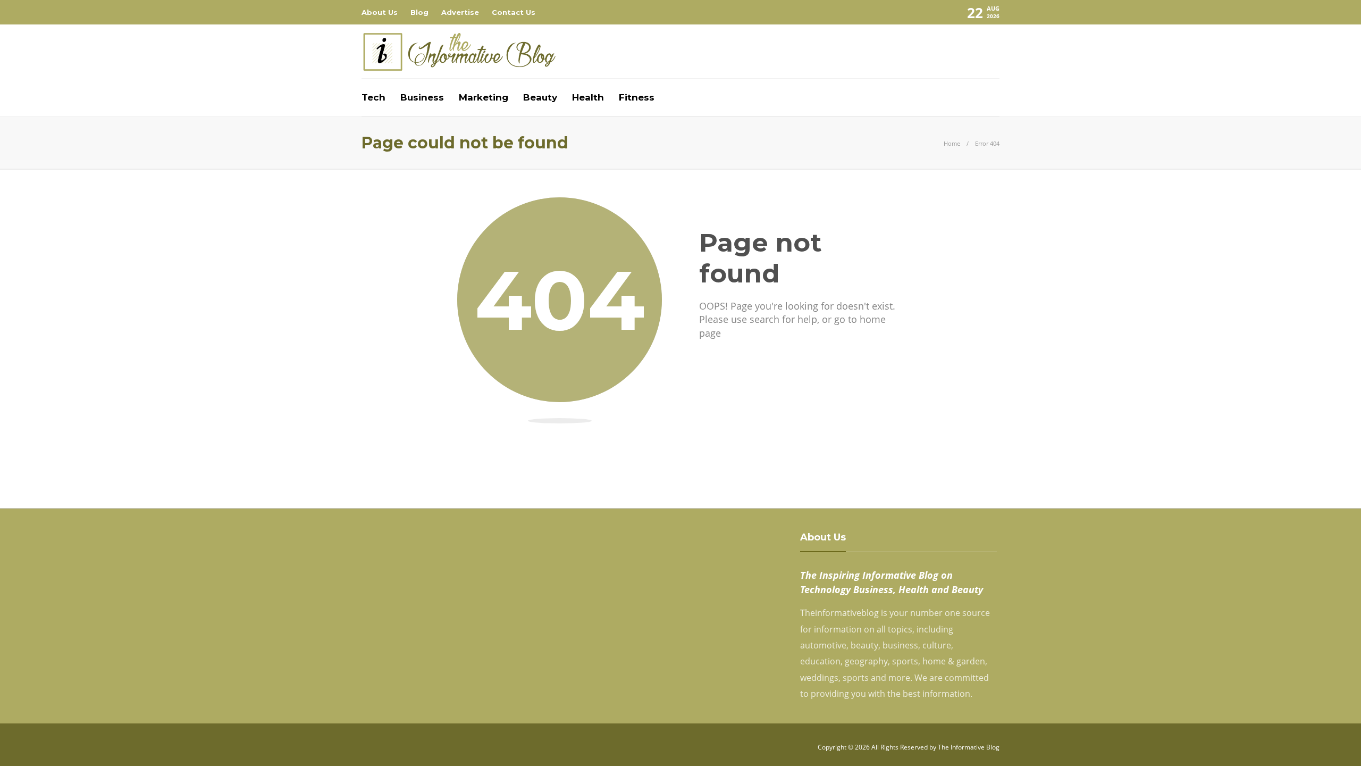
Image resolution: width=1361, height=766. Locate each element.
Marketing (483, 97)
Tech (373, 97)
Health (588, 97)
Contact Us (513, 12)
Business (422, 97)
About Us (380, 12)
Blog (419, 12)
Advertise (460, 12)
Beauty (540, 97)
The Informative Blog (968, 747)
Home (952, 143)
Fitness (636, 97)
